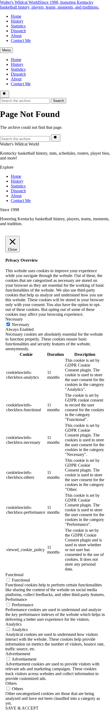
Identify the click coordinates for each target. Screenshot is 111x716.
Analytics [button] (13, 624)
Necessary (20, 324)
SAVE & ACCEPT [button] (22, 708)
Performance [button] (16, 599)
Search (58, 101)
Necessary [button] (14, 319)
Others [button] (11, 683)
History (17, 21)
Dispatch (18, 31)
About (16, 35)
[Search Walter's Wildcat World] (4, 94)
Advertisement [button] (17, 653)
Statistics (18, 26)
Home (16, 16)
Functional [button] (14, 574)
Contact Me (21, 40)
